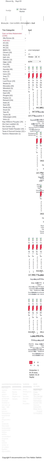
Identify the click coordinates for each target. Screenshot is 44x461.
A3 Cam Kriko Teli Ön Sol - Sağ (37, 327)
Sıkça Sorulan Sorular (26, 396)
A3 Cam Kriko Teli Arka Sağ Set (37, 262)
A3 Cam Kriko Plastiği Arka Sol (41, 206)
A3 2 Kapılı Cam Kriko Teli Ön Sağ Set (41, 98)
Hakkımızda (16, 389)
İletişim (14, 399)
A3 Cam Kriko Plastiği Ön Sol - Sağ (33, 265)
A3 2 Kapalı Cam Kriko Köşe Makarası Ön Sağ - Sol (29, 104)
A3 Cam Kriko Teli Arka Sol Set (29, 323)
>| (38, 365)
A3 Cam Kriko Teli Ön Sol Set (41, 323)
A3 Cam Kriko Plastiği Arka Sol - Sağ (29, 265)
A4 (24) (32, 40)
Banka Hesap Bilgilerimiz (16, 394)
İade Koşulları (26, 402)
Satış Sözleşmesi (27, 390)
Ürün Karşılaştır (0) (34, 52)
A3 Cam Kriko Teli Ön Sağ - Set (33, 327)
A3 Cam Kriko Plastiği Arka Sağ (41, 153)
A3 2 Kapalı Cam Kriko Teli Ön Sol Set (37, 98)
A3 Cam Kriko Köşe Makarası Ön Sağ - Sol (37, 163)
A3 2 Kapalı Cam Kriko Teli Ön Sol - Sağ (33, 101)
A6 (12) (32, 43)
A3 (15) (31, 37)
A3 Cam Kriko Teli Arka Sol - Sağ (41, 265)
